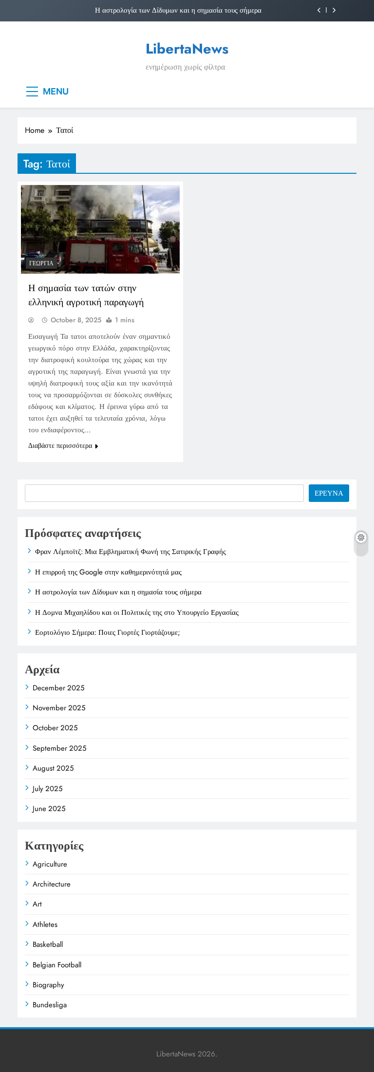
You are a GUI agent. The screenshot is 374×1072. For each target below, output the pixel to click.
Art (37, 904)
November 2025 (59, 707)
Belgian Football (57, 965)
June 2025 (49, 808)
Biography (48, 985)
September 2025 (59, 748)
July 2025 (47, 788)
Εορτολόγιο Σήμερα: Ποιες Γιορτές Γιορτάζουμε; (107, 632)
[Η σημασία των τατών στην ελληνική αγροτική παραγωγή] (100, 229)
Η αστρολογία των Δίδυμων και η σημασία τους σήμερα (178, 10)
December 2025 (58, 688)
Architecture (52, 884)
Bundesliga (50, 1004)
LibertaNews (187, 48)
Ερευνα (329, 493)
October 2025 (55, 727)
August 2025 (53, 768)
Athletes (45, 924)
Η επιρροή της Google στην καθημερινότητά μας (108, 572)
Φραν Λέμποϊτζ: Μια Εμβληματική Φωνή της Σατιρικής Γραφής (130, 551)
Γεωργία (41, 263)
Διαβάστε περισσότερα (60, 445)
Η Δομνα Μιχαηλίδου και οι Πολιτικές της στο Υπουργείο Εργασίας (137, 612)
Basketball (48, 944)
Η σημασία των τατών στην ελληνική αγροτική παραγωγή (86, 295)
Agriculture (50, 864)
